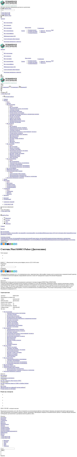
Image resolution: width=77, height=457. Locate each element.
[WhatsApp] (12, 244)
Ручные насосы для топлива (38, 238)
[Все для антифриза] (12, 32)
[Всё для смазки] (12, 26)
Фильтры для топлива (69, 239)
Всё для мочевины (14, 161)
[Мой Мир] (6, 244)
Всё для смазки (13, 146)
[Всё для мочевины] (12, 29)
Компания (3, 419)
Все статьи (3, 386)
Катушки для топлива (10, 239)
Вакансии (3, 423)
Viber (6, 221)
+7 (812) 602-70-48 (5, 12)
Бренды (3, 433)
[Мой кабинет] (1, 17)
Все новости (4, 375)
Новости (3, 421)
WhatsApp (8, 223)
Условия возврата (5, 429)
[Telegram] (16, 244)
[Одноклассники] (4, 244)
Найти (2, 450)
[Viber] (10, 244)
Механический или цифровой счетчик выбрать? (13, 387)
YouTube (7, 220)
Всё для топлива (14, 107)
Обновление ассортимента (7, 378)
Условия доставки (5, 428)
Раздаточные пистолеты (25, 238)
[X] (8, 244)
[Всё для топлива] (12, 21)
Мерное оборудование (43, 239)
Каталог (9, 103)
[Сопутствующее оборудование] (12, 37)
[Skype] (14, 244)
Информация (4, 432)
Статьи (2, 435)
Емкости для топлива (31, 239)
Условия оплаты (5, 427)
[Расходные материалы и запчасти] (12, 40)
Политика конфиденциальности (9, 431)
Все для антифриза (38, 233)
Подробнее (3, 417)
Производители (5, 424)
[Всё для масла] (12, 24)
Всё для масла (13, 126)
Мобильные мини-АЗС (49, 233)
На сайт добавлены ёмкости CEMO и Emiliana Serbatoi (14, 383)
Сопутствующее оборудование (17, 173)
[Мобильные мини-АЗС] (12, 35)
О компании (10, 191)
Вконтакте (8, 218)
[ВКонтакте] (1, 244)
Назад (8, 101)
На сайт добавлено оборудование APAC (11, 380)
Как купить (9, 183)
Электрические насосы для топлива (10, 238)
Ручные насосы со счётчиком (8, 388)
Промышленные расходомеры (56, 239)
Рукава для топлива (21, 239)
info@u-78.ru (8, 8)
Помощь (3, 425)
